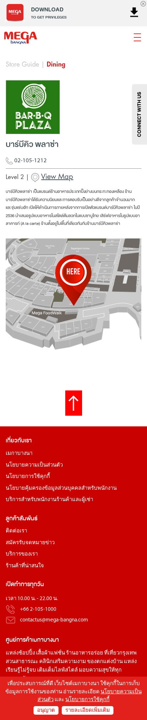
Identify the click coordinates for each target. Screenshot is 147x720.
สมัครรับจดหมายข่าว (30, 543)
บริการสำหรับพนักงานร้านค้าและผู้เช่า (49, 500)
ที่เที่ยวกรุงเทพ (120, 653)
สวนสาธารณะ (22, 661)
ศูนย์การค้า (19, 640)
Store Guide (22, 64)
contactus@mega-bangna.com (54, 620)
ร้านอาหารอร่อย (84, 653)
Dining (56, 64)
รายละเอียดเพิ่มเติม (87, 710)
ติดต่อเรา (16, 531)
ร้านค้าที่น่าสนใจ (25, 566)
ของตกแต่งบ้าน (105, 661)
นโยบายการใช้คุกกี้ (28, 476)
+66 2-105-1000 (38, 609)
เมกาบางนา (19, 453)
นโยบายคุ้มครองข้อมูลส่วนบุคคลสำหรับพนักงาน (61, 488)
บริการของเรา (22, 554)
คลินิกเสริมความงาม (62, 661)
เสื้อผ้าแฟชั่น (50, 653)
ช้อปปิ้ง (27, 653)
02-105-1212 (30, 161)
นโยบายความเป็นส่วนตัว (34, 465)
